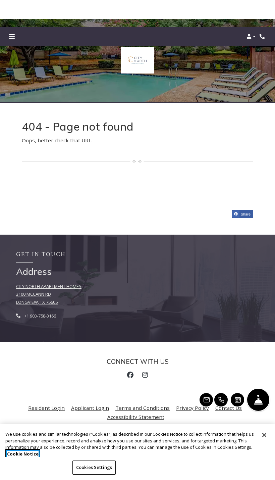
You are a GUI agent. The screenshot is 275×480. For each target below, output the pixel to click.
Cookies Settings (94, 467)
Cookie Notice (23, 454)
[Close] (264, 435)
